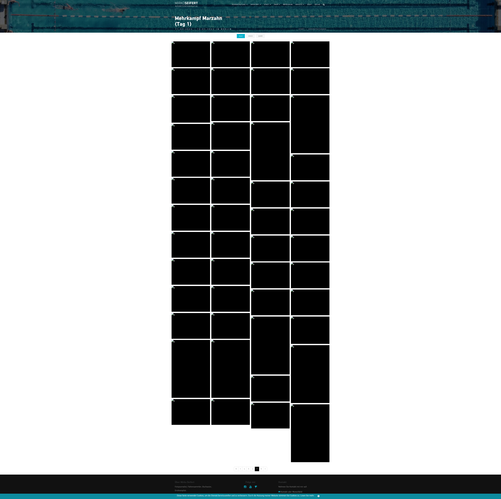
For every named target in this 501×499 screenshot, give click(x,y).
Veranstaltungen (317, 29)
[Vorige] (240, 469)
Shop (309, 4)
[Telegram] (256, 487)
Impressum (288, 4)
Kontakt (284, 492)
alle (241, 36)
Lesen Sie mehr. (307, 496)
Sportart (254, 4)
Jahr (276, 4)
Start (302, 29)
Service (298, 4)
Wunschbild (297, 492)
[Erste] (236, 469)
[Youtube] (250, 487)
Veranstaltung (239, 4)
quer (260, 36)
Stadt (266, 4)
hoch (250, 36)
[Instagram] (245, 487)
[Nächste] (265, 469)
